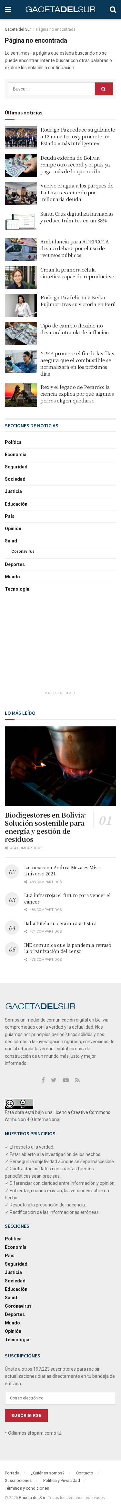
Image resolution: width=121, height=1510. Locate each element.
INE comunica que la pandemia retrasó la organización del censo (67, 948)
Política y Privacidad (61, 1480)
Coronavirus (23, 551)
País (10, 516)
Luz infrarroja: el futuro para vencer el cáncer (67, 898)
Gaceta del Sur (18, 29)
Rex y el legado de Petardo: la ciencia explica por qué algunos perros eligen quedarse (77, 393)
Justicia (13, 491)
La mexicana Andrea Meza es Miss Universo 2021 (61, 870)
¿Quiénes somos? (48, 1473)
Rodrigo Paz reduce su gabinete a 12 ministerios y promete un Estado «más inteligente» (77, 136)
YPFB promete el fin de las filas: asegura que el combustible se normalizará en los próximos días (78, 363)
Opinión (13, 528)
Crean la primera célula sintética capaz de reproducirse (77, 273)
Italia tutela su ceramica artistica (60, 923)
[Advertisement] (60, 645)
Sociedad (15, 479)
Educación (16, 504)
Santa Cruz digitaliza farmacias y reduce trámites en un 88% (77, 217)
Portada (12, 1473)
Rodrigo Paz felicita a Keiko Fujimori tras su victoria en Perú (78, 300)
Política (13, 442)
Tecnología (17, 589)
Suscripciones (18, 1480)
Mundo (12, 576)
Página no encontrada (56, 29)
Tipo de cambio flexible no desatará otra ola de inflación (74, 329)
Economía (15, 454)
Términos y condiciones (27, 1488)
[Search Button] (104, 88)
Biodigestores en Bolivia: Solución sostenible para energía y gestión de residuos (45, 827)
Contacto (84, 1473)
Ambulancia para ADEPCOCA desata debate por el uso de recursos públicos (74, 248)
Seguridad (16, 466)
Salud (11, 540)
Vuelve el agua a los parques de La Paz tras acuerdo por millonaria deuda (77, 192)
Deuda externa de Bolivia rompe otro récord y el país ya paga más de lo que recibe (75, 164)
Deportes (15, 564)
